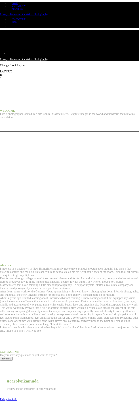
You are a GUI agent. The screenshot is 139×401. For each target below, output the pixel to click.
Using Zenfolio (8, 399)
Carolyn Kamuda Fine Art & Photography (24, 14)
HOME (15, 3)
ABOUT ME (17, 9)
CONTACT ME (19, 19)
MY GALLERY (19, 6)
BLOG (15, 22)
